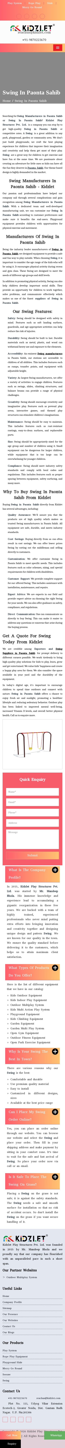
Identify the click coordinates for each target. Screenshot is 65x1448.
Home (7, 101)
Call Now (11, 1435)
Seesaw (7, 1374)
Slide (50, 3)
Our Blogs (8, 1332)
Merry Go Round (32, 7)
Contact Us (9, 1326)
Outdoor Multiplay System (21, 1277)
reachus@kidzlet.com (34, 32)
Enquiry (11, 1443)
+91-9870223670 (34, 40)
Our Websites (10, 1320)
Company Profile (12, 1302)
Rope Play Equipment (15, 1356)
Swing (6, 1380)
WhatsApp (55, 1435)
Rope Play (34, 3)
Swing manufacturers (50, 353)
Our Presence (10, 1314)
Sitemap (7, 1308)
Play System (15, 3)
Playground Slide (12, 1362)
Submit (32, 855)
